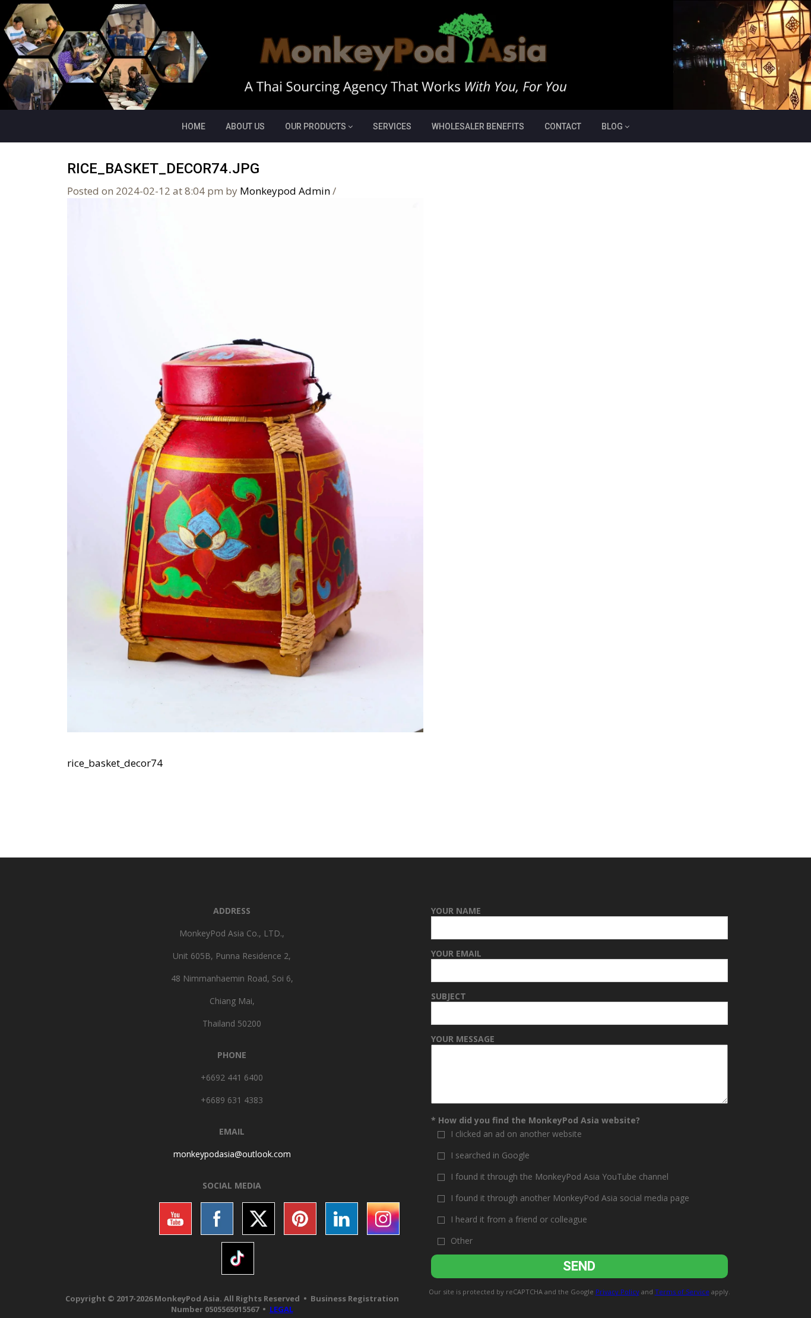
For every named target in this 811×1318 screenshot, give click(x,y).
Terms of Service (682, 1291)
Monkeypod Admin (285, 191)
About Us (245, 126)
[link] (232, 1154)
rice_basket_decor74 (115, 763)
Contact (562, 126)
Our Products (315, 126)
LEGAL (281, 1309)
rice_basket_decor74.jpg (163, 168)
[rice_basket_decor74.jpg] (245, 464)
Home (193, 126)
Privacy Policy (617, 1291)
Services (392, 126)
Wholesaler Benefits (478, 126)
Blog (612, 126)
